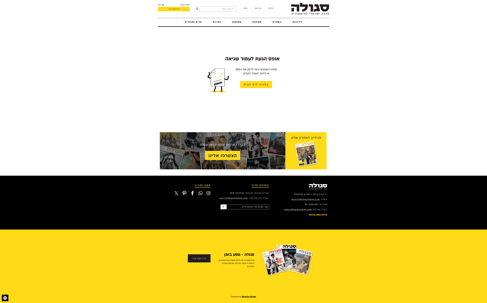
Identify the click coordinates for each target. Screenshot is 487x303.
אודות (270, 8)
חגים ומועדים (193, 22)
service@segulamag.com (306, 199)
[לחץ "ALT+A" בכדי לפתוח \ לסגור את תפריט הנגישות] (5, 298)
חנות (245, 8)
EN (159, 5)
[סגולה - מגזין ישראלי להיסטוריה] (310, 8)
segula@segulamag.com (298, 209)
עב (163, 5)
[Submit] (197, 8)
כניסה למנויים (185, 5)
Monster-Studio (249, 296)
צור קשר (258, 8)
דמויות (217, 22)
